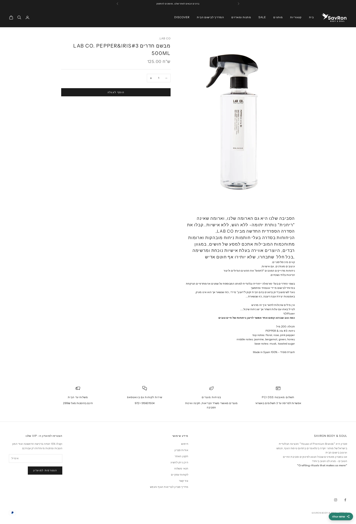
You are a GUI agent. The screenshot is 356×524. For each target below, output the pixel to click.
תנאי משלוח (181, 468)
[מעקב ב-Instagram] (335, 500)
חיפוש (184, 443)
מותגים (278, 17)
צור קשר (183, 480)
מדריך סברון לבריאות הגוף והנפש (169, 487)
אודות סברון (181, 450)
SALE (262, 17)
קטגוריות (295, 17)
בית (311, 17)
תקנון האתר (181, 456)
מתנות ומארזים (241, 17)
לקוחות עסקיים (179, 474)
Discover (181, 17)
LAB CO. (165, 38)
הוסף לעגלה (116, 92)
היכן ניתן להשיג (179, 462)
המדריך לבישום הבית (210, 17)
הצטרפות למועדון (45, 470)
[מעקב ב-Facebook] (345, 500)
